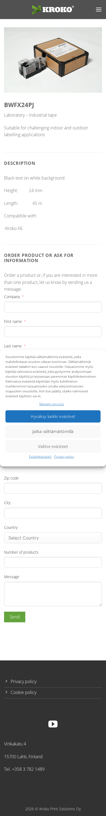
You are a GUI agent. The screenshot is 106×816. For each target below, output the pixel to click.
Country (10, 527)
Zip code (11, 478)
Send (15, 617)
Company (12, 296)
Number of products (21, 552)
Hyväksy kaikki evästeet (53, 416)
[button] (98, 9)
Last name (13, 345)
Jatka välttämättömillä (53, 431)
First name (13, 321)
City (7, 502)
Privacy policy (64, 456)
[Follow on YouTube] (53, 725)
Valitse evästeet (53, 446)
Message (11, 576)
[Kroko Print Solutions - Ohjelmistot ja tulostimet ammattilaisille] (53, 9)
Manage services (51, 403)
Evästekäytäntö (40, 456)
